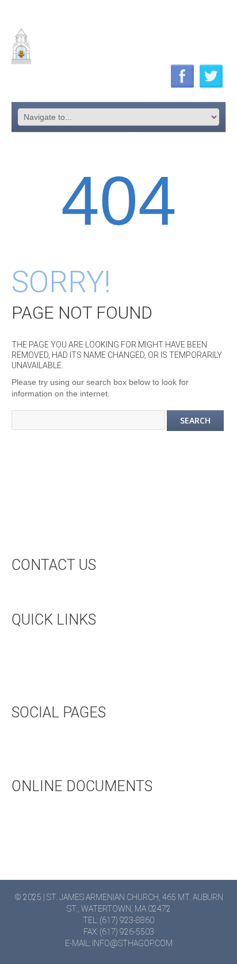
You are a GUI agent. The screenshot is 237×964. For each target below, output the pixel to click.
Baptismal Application (80, 833)
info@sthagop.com (132, 943)
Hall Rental (57, 666)
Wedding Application (77, 814)
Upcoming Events (70, 647)
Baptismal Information (82, 852)
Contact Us (57, 593)
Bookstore (56, 685)
